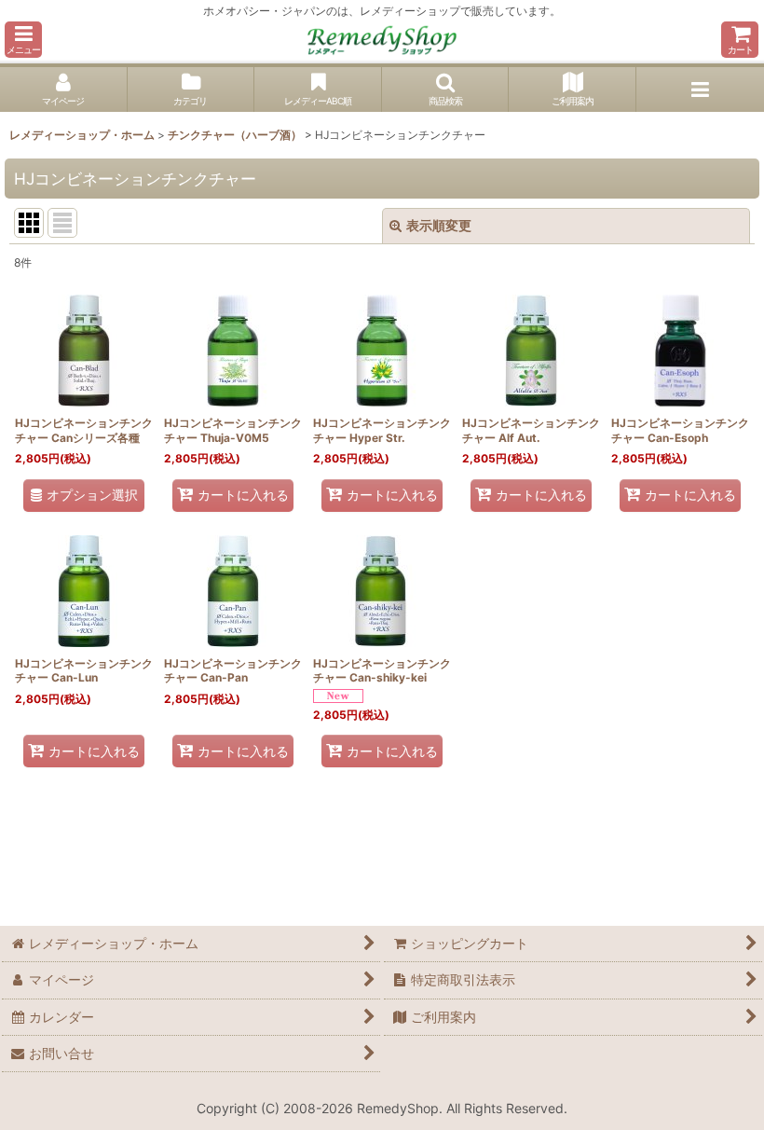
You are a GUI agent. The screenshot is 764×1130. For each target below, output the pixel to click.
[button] (23, 39)
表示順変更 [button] (438, 225)
